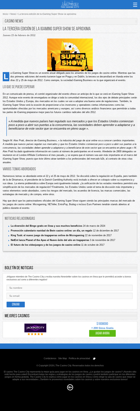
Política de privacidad (79, 358)
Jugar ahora (102, 333)
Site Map (62, 358)
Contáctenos (50, 358)
